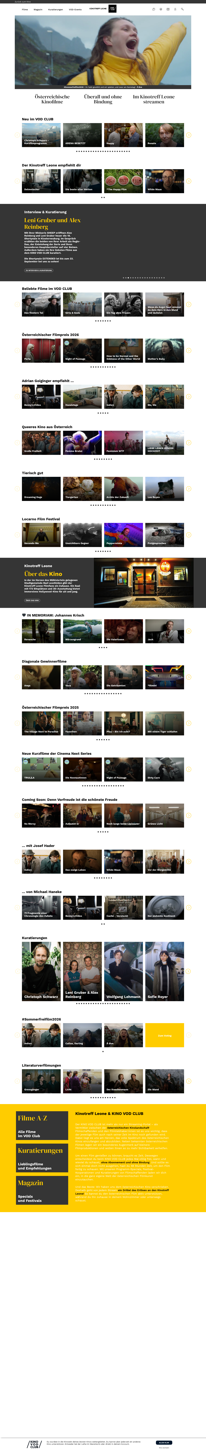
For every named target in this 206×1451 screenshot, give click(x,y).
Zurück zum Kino (23, 2)
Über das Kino (32, 600)
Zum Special (31, 261)
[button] (76, 151)
